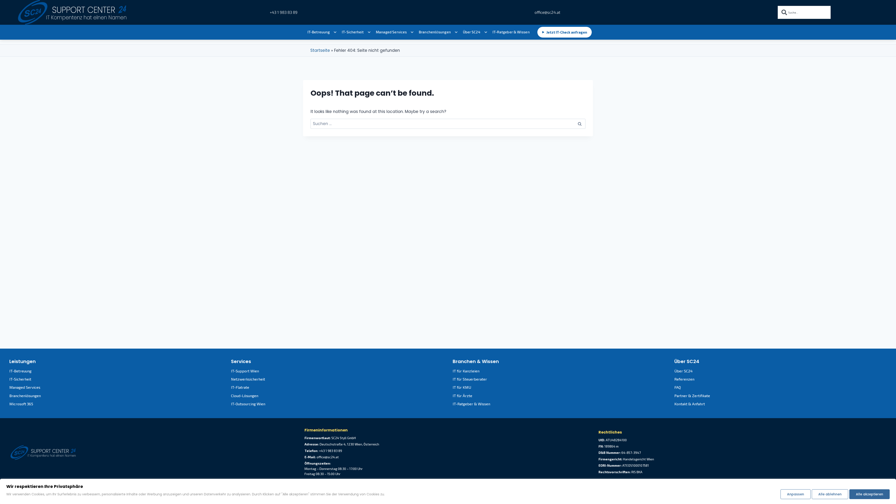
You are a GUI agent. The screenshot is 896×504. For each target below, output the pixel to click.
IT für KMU (462, 387)
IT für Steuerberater (470, 379)
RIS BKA (636, 472)
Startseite (320, 50)
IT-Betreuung (319, 32)
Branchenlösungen (435, 32)
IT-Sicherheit (353, 32)
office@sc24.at (547, 12)
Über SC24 (471, 32)
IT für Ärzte (462, 395)
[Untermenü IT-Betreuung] (335, 32)
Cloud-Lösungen (244, 395)
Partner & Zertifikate (692, 395)
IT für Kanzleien (466, 371)
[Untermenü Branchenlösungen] (456, 32)
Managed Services (391, 32)
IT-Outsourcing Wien (248, 404)
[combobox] (804, 12)
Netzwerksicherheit (248, 379)
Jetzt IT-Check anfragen (564, 32)
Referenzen (684, 379)
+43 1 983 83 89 (284, 12)
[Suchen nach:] (448, 123)
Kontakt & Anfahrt (689, 404)
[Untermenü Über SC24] (486, 32)
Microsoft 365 (21, 404)
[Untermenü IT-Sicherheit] (369, 32)
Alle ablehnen (830, 494)
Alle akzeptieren (869, 494)
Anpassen (795, 494)
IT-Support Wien (245, 371)
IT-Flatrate (240, 387)
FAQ (677, 387)
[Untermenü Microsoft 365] (412, 32)
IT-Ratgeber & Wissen (511, 32)
